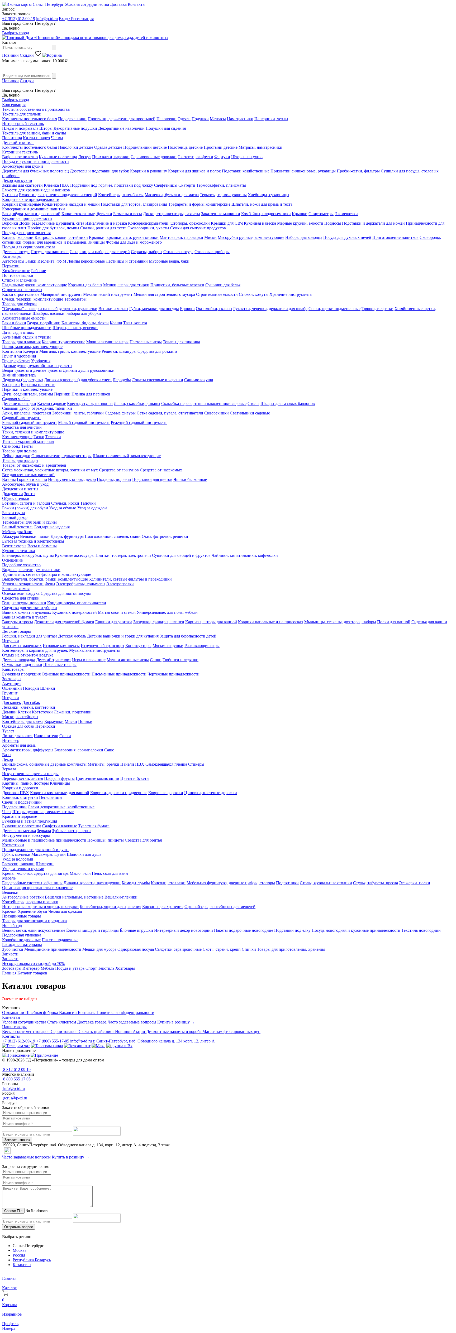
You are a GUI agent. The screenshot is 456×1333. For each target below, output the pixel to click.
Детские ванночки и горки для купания (123, 636)
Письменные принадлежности (119, 674)
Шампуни (45, 864)
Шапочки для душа (84, 854)
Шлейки (47, 688)
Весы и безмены (42, 546)
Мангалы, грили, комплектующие (70, 351)
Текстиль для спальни (21, 114)
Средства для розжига (157, 351)
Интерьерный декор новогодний (183, 930)
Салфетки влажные (59, 826)
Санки (156, 660)
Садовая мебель (16, 399)
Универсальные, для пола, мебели (167, 612)
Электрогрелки (120, 584)
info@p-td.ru (47, 18)
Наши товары (14, 1027)
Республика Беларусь (32, 1260)
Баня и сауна (13, 512)
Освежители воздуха (21, 593)
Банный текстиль (17, 527)
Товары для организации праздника (34, 921)
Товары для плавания (21, 342)
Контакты (136, 4)
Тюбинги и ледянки (180, 660)
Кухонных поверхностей (74, 612)
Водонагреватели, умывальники (31, 569)
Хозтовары (12, 256)
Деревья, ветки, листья (22, 778)
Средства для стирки (21, 598)
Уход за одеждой (92, 508)
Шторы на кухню (247, 156)
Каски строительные (20, 294)
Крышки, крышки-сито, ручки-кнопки (124, 237)
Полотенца (12, 138)
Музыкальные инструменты (94, 650)
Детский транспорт (53, 660)
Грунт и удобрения (19, 356)
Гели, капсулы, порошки (24, 603)
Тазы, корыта (135, 323)
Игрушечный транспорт (102, 645)
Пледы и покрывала (20, 128)
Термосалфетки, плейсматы (221, 185)
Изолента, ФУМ (51, 261)
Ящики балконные (190, 479)
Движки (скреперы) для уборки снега (78, 380)
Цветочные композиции (97, 778)
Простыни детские (221, 147)
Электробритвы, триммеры (80, 584)
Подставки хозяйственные (245, 171)
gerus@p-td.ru (14, 1098)
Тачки (39, 436)
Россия (19, 1255)
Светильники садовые (250, 413)
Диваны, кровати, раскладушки (92, 883)
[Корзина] (52, 55)
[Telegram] (2, 1152)
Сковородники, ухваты (148, 228)
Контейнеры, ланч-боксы (121, 194)
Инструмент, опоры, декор (72, 479)
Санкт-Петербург (48, 4)
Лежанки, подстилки (73, 712)
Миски (210, 237)
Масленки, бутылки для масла (172, 194)
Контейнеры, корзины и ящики (30, 902)
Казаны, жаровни (18, 237)
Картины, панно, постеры (25, 783)
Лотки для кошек (17, 735)
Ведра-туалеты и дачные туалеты (32, 370)
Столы (253, 403)
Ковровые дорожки (165, 792)
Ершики (187, 308)
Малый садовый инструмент (84, 422)
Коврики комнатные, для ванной (59, 792)
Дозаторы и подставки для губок (99, 171)
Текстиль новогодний (421, 930)
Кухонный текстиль (20, 152)
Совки (65, 735)
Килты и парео (36, 138)
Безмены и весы (127, 213)
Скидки (27, 55)
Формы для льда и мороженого (134, 242)
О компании (13, 1012)
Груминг (10, 693)
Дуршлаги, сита (70, 223)
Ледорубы (122, 380)
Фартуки (222, 156)
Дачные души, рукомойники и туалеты (37, 365)
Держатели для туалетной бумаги (64, 622)
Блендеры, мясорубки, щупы (28, 555)
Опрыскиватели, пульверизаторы (61, 455)
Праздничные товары (21, 916)
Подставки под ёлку (292, 930)
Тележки (53, 436)
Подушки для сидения (166, 128)
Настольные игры (146, 342)
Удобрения (40, 361)
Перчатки (11, 266)
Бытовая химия (16, 588)
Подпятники (287, 883)
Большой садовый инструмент (29, 422)
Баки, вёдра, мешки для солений (31, 213)
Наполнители (46, 735)
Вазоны (9, 479)
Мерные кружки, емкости (300, 223)
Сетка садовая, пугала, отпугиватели (170, 413)
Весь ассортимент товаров (26, 1031)
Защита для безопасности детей (188, 636)
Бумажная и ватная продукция (29, 821)
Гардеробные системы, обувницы (32, 883)
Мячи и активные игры (107, 342)
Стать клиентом (62, 1022)
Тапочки (88, 503)
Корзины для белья (85, 285)
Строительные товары (22, 289)
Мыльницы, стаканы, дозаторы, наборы (340, 622)
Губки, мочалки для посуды (154, 308)
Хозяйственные (16, 270)
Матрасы (218, 119)
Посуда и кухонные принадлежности (35, 161)
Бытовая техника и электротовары (33, 541)
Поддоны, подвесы (114, 479)
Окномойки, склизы (214, 308)
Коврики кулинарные (21, 204)
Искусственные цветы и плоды (30, 773)
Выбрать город (15, 33)
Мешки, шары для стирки (126, 285)
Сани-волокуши (198, 380)
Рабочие (38, 270)
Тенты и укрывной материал (28, 441)
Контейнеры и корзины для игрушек (35, 650)
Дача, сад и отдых (18, 332)
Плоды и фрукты (59, 778)
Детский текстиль (18, 142)
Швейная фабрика (42, 1012)
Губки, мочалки (16, 854)
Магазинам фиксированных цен (231, 1031)
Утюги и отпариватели (23, 584)
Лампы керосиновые (86, 261)
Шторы (46, 128)
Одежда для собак (18, 726)
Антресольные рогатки (23, 897)
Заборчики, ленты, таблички (78, 413)
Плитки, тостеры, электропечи (123, 555)
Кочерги (30, 351)
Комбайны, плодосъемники (266, 213)
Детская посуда (16, 251)
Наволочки (166, 119)
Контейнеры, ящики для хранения (110, 906)
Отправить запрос (18, 1227)
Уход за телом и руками (23, 868)
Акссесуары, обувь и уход (25, 484)
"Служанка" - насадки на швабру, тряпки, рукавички (49, 308)
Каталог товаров (32, 973)
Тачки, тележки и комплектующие (33, 432)
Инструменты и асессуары (26, 835)
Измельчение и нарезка (106, 223)
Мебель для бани (17, 531)
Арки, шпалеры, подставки (26, 413)
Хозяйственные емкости (24, 318)
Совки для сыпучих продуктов (198, 228)
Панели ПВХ (132, 764)
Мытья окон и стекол (117, 612)
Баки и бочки (14, 323)
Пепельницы (50, 797)
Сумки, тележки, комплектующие (32, 299)
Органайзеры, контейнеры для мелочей (219, 906)
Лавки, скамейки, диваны (137, 403)
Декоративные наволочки (121, 128)
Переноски (45, 726)
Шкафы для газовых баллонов (287, 403)
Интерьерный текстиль (23, 123)
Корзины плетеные (38, 384)
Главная (9, 973)
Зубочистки (12, 949)
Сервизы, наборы (146, 251)
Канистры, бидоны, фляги (85, 323)
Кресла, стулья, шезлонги (90, 403)
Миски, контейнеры (20, 716)
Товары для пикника (181, 342)
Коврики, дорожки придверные (118, 792)
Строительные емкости (217, 294)
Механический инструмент (107, 294)
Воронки (10, 223)
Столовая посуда (178, 251)
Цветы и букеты (134, 778)
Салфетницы (165, 185)
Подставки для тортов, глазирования (134, 204)
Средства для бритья (143, 840)
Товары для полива (19, 451)
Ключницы (60, 783)
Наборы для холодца (303, 237)
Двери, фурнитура (67, 536)
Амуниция (11, 683)
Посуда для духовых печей (347, 237)
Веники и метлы (113, 308)
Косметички (13, 845)
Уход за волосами (17, 859)
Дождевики (12, 493)
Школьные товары (60, 664)
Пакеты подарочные (60, 940)
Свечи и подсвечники (22, 802)
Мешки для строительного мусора (164, 294)
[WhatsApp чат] (77, 1046)
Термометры (75, 299)
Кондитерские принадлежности (30, 199)
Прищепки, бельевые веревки (177, 285)
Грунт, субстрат (16, 361)
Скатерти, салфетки (195, 156)
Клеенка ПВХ (56, 185)
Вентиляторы (14, 546)
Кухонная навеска (260, 223)
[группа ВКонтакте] (119, 1046)
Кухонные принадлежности (27, 218)
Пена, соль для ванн (110, 873)
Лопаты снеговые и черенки (157, 380)
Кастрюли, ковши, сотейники (61, 237)
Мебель (9, 878)
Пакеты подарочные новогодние (243, 930)
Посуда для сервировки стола (28, 247)
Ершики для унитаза (113, 622)
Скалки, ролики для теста (103, 228)
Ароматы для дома (19, 745)
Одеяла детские (108, 147)
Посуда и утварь (69, 968)
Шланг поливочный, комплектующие (127, 455)
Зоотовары (11, 679)
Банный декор (14, 517)
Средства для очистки (22, 427)
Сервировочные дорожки (154, 156)
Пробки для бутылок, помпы (53, 228)
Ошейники (12, 688)
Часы (6, 811)
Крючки (9, 911)
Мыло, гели (80, 873)
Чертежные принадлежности (174, 674)
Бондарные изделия (52, 527)
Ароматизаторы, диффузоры (27, 750)
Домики (9, 712)
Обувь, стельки (15, 498)
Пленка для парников (91, 394)
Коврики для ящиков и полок (194, 171)
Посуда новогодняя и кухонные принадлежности (356, 930)
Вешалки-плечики (120, 897)
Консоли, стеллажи (168, 883)
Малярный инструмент (61, 294)
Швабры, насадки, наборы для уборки (66, 313)
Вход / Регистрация (76, 18)
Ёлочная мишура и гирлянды (92, 930)
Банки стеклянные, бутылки (86, 213)
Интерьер (10, 740)
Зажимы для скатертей (22, 185)
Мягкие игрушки (168, 645)
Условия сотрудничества (87, 4)
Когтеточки (42, 712)
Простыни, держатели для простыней (121, 119)
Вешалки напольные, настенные (74, 897)
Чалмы (57, 138)
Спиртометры (321, 213)
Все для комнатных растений (28, 474)
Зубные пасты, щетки (71, 830)
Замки (30, 261)
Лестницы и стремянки (127, 261)
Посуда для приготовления (26, 232)
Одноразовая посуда (135, 949)
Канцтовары (13, 669)
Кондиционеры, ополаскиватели (76, 603)
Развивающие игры (202, 645)
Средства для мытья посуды (66, 593)
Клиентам (11, 1017)
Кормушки (54, 721)
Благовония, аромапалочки (78, 750)
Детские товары (16, 631)
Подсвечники (14, 807)
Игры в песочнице (89, 660)
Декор (7, 759)
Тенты (27, 446)
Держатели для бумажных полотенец (35, 171)
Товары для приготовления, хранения (291, 949)
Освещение (12, 560)
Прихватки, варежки (111, 156)
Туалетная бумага (94, 826)
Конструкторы (138, 645)
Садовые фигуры (120, 413)
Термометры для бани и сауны (29, 522)
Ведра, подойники (43, 323)
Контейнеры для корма (22, 721)
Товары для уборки (19, 304)
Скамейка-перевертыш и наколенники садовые (203, 403)
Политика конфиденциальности (125, 1012)
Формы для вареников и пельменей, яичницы (63, 242)
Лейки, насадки (16, 455)
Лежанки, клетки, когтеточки (28, 707)
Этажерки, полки (414, 883)
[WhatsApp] (3, 1152)
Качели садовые (51, 403)
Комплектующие (17, 436)
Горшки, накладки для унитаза (29, 636)
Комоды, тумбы (136, 883)
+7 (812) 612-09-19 (18, 18)
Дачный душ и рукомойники (89, 370)
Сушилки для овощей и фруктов (181, 555)
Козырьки (11, 384)
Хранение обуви (32, 911)
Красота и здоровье (19, 816)
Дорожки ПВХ (15, 792)
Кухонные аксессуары (74, 555)
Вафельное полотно (20, 156)
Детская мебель (72, 636)
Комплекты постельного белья (29, 119)
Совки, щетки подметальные (334, 308)
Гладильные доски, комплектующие (34, 285)
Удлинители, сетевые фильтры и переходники (130, 579)
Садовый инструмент (21, 418)
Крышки (299, 213)
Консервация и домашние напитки (33, 209)
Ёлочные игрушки (136, 930)
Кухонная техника (18, 550)
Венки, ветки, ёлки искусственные (33, 930)
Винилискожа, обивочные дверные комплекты (44, 764)
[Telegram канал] (47, 1046)
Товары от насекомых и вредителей (34, 465)
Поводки (31, 688)
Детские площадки (19, 403)
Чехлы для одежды (65, 911)
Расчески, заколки (18, 864)
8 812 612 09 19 (16, 1069)
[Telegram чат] (16, 1046)
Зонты (29, 493)
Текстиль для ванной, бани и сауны (34, 133)
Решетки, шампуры (119, 351)
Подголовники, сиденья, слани (113, 536)
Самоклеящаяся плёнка (166, 764)
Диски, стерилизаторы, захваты (171, 213)
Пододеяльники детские (145, 147)
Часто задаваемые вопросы (132, 1022)
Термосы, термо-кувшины (223, 194)
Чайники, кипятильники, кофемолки (245, 555)
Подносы (332, 223)
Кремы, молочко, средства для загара (35, 873)
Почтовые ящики (17, 275)
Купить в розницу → (176, 1022)
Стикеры (196, 764)
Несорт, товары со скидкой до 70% (33, 963)
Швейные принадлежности (26, 327)
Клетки (24, 712)
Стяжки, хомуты (253, 294)
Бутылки (10, 194)
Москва (19, 1250)
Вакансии (68, 1012)
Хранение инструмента (290, 294)
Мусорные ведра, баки (169, 261)
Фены (50, 584)
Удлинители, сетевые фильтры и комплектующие (46, 574)
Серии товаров (65, 1031)
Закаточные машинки (220, 213)
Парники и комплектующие (27, 389)
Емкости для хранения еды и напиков (36, 190)
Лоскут (84, 156)
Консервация (14, 104)
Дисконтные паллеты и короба (174, 1031)
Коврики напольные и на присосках (270, 622)
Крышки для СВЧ (227, 223)
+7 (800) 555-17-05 (53, 1041)
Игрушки (10, 641)
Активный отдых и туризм (26, 337)
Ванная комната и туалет (24, 617)
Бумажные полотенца (21, 826)
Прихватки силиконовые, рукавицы (303, 171)
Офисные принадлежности (66, 674)
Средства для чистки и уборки (29, 607)
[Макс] (98, 1046)
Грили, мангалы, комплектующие (32, 346)
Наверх (8, 1328)
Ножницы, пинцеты (105, 840)
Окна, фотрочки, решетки (165, 536)
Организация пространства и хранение (37, 887)
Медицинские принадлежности (52, 949)
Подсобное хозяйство (21, 565)
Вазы (6, 754)
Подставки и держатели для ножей (373, 223)
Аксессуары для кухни (22, 166)
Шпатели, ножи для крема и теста (261, 204)
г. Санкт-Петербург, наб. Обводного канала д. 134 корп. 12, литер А (154, 1041)
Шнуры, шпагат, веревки (75, 327)
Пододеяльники (72, 119)
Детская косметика (19, 830)
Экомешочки (346, 213)
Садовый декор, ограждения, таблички (37, 408)
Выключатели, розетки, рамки (29, 579)
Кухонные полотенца (58, 156)
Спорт (91, 968)
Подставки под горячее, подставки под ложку (111, 185)
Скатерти (186, 185)
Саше (109, 750)
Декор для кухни (17, 180)
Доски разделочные (37, 223)
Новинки (11, 55)
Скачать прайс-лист (97, 1031)
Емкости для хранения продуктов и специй (58, 194)
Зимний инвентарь (19, 375)
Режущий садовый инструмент (139, 422)
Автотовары (13, 261)
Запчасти (10, 954)
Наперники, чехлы (271, 119)
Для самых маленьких (22, 645)
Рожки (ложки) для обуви (25, 508)
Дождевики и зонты (20, 489)
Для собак (31, 702)
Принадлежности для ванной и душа (35, 849)
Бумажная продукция (21, 674)
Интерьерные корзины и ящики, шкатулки (40, 906)
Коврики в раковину (148, 171)
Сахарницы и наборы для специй (100, 251)
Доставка (119, 4)
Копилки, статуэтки (20, 797)
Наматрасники (240, 119)
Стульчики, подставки (22, 664)
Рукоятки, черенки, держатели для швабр (270, 308)
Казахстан (22, 1264)
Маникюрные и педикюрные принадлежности (44, 840)
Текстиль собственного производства (36, 109)
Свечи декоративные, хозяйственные (61, 807)
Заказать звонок (17, 1140)
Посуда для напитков (50, 251)
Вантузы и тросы (17, 622)
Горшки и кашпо (32, 479)
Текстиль (106, 968)
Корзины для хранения (162, 906)
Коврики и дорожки (20, 788)
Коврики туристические (63, 342)
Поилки (85, 721)
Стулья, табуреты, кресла (375, 883)
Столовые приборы (212, 251)
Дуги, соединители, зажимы (27, 394)
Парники (62, 394)
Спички (249, 949)
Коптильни (12, 351)
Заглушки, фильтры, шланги (158, 622)
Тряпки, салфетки (377, 308)
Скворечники (216, 413)
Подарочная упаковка (21, 935)
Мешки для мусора (99, 949)
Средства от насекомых (161, 470)
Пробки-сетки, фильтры (358, 171)
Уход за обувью (62, 508)
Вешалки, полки (35, 536)
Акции (139, 1031)
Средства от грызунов (119, 470)
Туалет (8, 731)
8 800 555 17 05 (16, 1079)
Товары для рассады (20, 460)
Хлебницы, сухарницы (268, 194)
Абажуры (10, 536)
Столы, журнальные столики (326, 883)
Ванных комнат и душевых (26, 612)
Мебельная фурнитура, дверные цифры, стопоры (231, 883)
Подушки (200, 119)
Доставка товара (92, 1022)
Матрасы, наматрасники (260, 147)
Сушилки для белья (222, 285)
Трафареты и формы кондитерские (199, 204)
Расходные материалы (22, 944)
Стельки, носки (65, 503)
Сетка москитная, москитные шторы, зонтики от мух (50, 470)
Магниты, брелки (103, 764)
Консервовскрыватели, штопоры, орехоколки (169, 223)
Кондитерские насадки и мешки (71, 204)
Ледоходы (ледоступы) (22, 380)
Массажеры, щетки (48, 854)
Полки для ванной (393, 622)
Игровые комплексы (61, 645)
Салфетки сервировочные (178, 949)
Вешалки (10, 892)
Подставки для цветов (152, 479)
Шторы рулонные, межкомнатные (43, 811)
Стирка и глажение (19, 280)
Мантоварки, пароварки (181, 237)
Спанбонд (11, 446)
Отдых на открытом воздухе (27, 655)
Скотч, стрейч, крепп (222, 949)
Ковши (116, 323)
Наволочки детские (75, 147)
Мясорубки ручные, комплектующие (251, 237)
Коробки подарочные (21, 940)
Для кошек (11, 702)
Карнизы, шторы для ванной (211, 622)
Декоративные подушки (75, 128)
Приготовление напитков (395, 237)
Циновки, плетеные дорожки (210, 792)
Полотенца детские (185, 147)
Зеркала (9, 769)
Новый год (12, 925)
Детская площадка (18, 660)
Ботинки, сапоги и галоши (26, 503)
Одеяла (184, 119)
